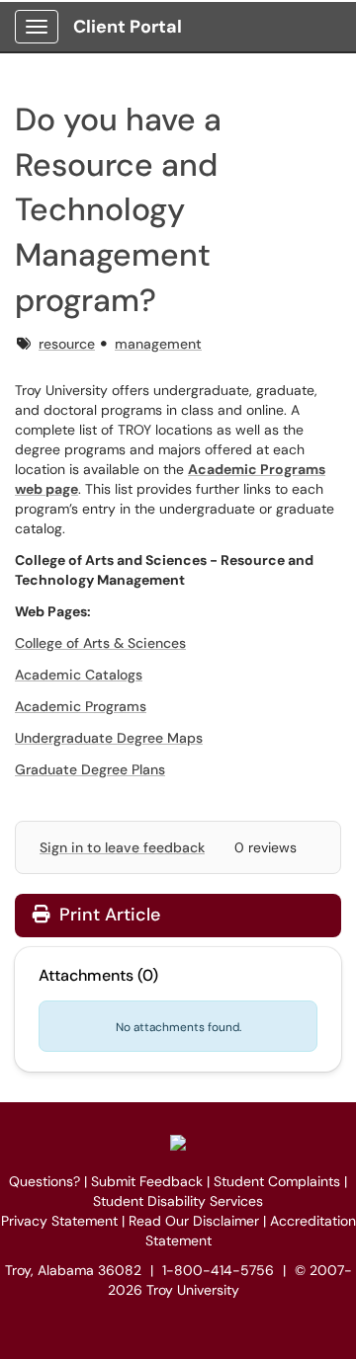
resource (67, 344)
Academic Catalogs (78, 674)
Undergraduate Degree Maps (109, 738)
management (158, 344)
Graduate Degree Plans (90, 769)
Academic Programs (80, 706)
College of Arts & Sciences (100, 643)
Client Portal (127, 27)
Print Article (107, 914)
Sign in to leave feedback (122, 847)
